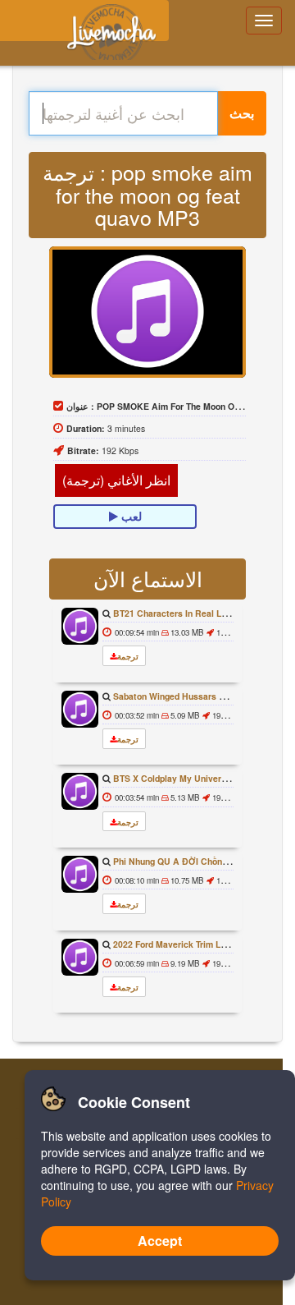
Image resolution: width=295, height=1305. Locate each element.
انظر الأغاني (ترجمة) (116, 480)
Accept (160, 1240)
